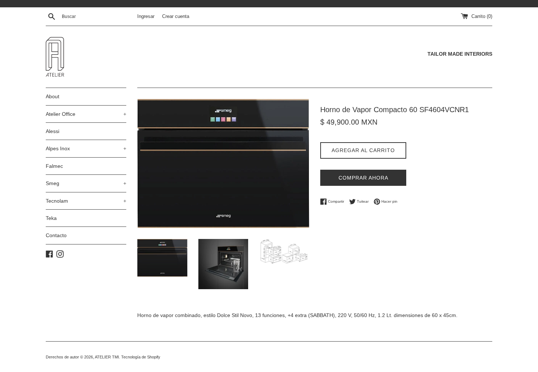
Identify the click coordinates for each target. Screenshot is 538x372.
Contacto (56, 235)
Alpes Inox (86, 148)
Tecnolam (86, 201)
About (52, 96)
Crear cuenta (175, 16)
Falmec (54, 166)
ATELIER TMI (107, 357)
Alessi (52, 131)
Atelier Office (86, 114)
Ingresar (145, 16)
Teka (51, 218)
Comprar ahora (363, 178)
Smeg (86, 183)
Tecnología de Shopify (140, 357)
